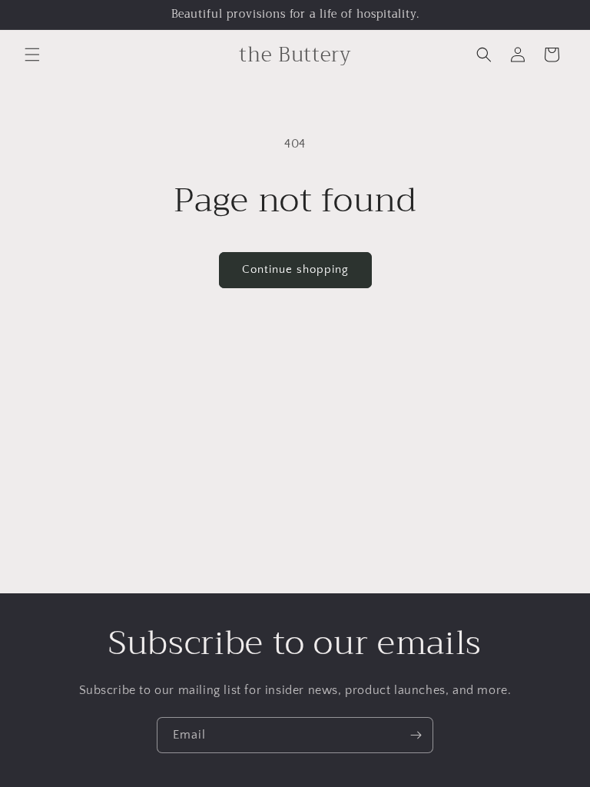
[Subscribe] (416, 735)
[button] (32, 54)
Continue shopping (295, 269)
